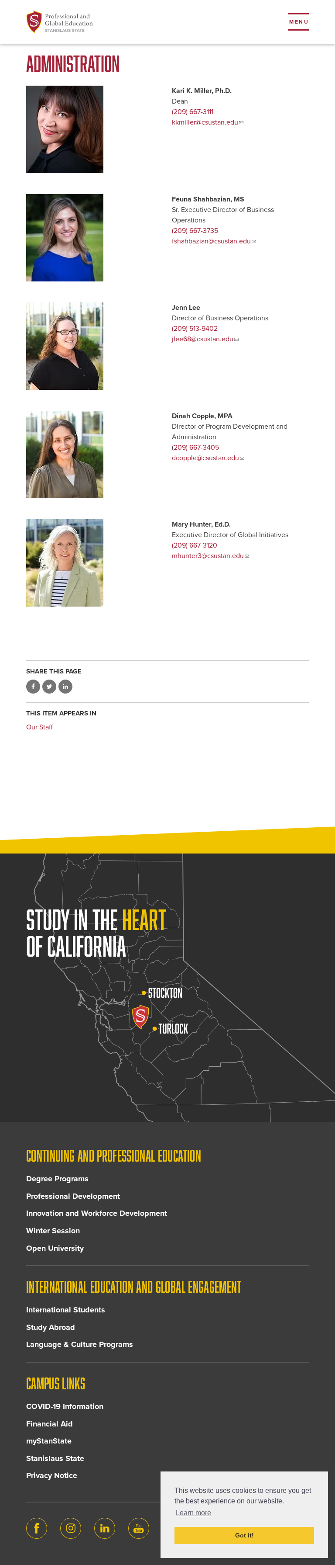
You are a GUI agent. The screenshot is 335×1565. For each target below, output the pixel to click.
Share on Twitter (49, 687)
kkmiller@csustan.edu (205, 122)
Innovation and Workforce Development (96, 1213)
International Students (65, 1310)
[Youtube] (138, 1528)
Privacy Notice (51, 1475)
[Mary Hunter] (94, 563)
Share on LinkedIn (65, 687)
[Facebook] (36, 1528)
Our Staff (39, 727)
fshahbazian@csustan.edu (211, 241)
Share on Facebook (33, 687)
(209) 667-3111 (192, 112)
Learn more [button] (193, 1512)
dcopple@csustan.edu (205, 458)
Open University (55, 1248)
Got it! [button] (244, 1535)
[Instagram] (70, 1528)
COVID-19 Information (64, 1406)
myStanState (49, 1441)
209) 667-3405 (196, 447)
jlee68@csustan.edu (202, 339)
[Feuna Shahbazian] (94, 237)
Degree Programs (57, 1178)
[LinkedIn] (104, 1528)
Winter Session (53, 1230)
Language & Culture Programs (79, 1344)
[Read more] (94, 346)
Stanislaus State (55, 1458)
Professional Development (73, 1196)
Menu (299, 22)
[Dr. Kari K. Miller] (94, 129)
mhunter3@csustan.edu (208, 556)
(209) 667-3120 (194, 545)
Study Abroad (50, 1327)
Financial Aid (49, 1424)
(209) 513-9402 (195, 328)
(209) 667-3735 (195, 230)
